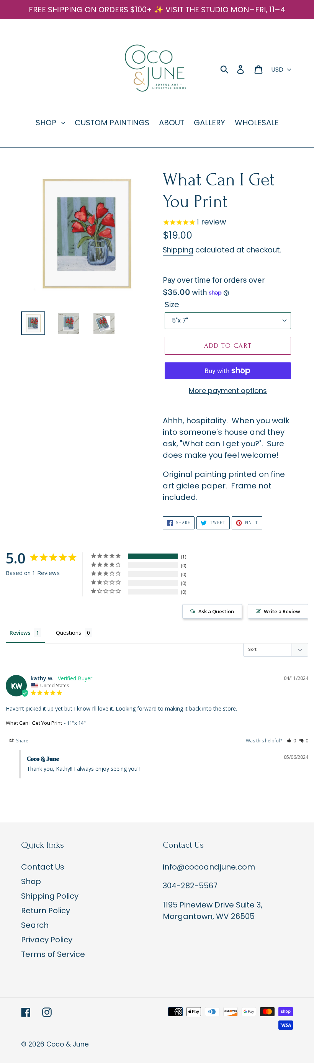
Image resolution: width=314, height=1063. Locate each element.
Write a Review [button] (282, 611)
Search (35, 925)
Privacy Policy (46, 939)
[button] (291, 740)
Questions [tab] (68, 632)
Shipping (178, 250)
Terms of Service (53, 954)
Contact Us (42, 867)
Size (172, 304)
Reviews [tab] (20, 632)
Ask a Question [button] (216, 611)
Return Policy (45, 910)
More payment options (228, 390)
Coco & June (67, 1044)
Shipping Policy (49, 896)
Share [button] (21, 740)
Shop (31, 881)
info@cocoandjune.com (209, 867)
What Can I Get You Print (34, 722)
